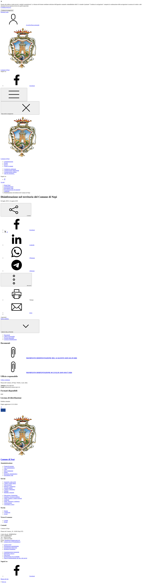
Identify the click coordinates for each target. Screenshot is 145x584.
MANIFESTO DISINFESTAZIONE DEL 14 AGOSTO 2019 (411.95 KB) (51, 358)
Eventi (5, 522)
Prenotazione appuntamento (11, 546)
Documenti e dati (8, 188)
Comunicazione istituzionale (11, 170)
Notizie (6, 511)
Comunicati (7, 512)
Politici (6, 472)
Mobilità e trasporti (9, 492)
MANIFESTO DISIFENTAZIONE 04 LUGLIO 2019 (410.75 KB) (49, 372)
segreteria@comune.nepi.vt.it (12, 540)
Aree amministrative (9, 468)
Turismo (6, 491)
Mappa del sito (4, 579)
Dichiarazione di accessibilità (11, 556)
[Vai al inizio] (1, 407)
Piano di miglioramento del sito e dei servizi (15, 558)
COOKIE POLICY (6, 7)
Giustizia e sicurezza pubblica (12, 497)
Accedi (2, 182)
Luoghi (6, 520)
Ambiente (6, 191)
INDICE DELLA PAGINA (7, 332)
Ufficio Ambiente (5, 380)
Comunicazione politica (10, 172)
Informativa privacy (9, 553)
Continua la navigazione (7, 10)
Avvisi (5, 514)
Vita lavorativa (8, 485)
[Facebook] (4, 179)
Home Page (7, 185)
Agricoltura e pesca (9, 504)
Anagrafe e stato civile (10, 482)
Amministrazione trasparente (11, 552)
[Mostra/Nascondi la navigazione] (14, 94)
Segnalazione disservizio (10, 547)
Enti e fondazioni (8, 471)
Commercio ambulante (10, 169)
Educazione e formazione (10, 495)
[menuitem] (19, 230)
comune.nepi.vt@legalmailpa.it (12, 542)
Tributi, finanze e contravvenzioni (13, 498)
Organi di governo (9, 466)
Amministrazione (8, 186)
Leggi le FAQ (7, 544)
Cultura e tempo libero (10, 483)
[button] (8, 161)
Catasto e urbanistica (9, 489)
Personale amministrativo (10, 474)
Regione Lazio (4, 12)
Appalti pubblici (8, 488)
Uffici (5, 469)
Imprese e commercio (9, 486)
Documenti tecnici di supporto (12, 189)
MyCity (4, 582)
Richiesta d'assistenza (9, 549)
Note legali (7, 555)
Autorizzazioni (8, 503)
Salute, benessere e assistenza (12, 501)
